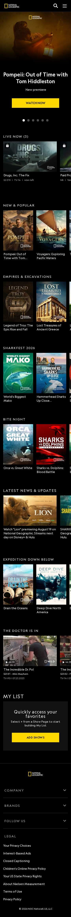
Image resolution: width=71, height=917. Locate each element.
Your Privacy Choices (17, 846)
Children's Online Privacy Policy (24, 869)
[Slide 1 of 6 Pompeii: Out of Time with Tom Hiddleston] (23, 120)
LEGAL (10, 836)
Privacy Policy (12, 899)
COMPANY (14, 790)
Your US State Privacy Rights (22, 876)
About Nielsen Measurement (24, 884)
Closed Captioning (16, 861)
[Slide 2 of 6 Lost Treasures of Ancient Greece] (28, 120)
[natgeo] (12, 6)
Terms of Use (12, 891)
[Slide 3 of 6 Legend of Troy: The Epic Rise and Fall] (33, 120)
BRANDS (12, 805)
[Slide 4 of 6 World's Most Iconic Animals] (38, 120)
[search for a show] (55, 6)
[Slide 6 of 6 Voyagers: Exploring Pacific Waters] (47, 120)
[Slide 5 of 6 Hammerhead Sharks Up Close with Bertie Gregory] (42, 120)
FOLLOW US (15, 821)
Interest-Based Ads (17, 853)
